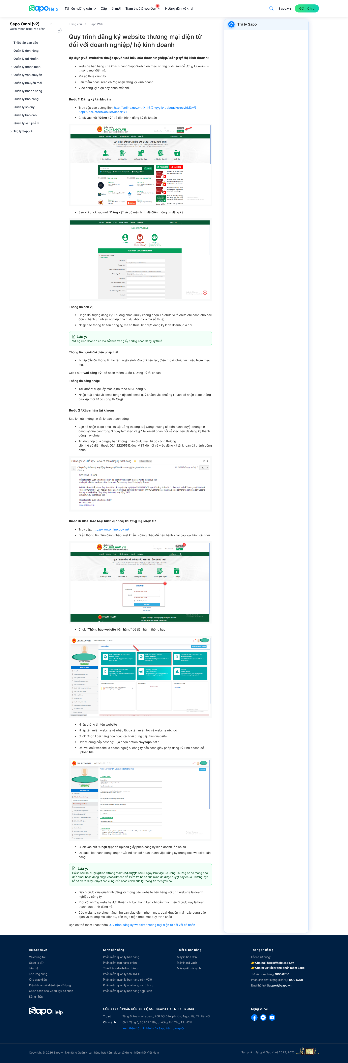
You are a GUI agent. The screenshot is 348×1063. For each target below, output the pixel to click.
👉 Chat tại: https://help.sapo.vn (272, 962)
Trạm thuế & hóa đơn (141, 8)
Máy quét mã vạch (189, 968)
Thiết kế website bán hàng (120, 968)
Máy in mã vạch (187, 962)
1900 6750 (296, 979)
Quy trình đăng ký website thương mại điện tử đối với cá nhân (152, 925)
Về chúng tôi (37, 957)
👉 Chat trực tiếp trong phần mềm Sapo (278, 967)
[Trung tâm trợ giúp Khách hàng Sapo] (43, 8)
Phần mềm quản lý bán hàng (121, 957)
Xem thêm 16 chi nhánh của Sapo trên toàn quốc (153, 1028)
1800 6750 (282, 974)
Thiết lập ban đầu (25, 42)
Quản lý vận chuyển (27, 75)
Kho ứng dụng (38, 974)
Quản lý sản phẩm (26, 123)
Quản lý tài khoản (25, 59)
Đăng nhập (36, 996)
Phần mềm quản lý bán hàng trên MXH (127, 979)
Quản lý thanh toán (26, 67)
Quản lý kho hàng (25, 99)
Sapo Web (96, 24)
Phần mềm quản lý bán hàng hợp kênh (127, 991)
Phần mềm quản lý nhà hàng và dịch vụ (128, 985)
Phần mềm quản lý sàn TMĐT (122, 974)
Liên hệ (33, 968)
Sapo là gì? (36, 962)
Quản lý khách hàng (27, 91)
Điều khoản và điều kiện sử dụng (50, 985)
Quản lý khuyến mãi (27, 83)
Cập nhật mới (111, 8)
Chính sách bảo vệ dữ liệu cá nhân (51, 991)
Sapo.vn (285, 8)
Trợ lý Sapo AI (23, 131)
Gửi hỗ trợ (307, 8)
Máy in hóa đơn (187, 957)
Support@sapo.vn (279, 985)
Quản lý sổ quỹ (24, 107)
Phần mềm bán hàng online (120, 962)
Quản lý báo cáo (25, 115)
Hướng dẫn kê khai (179, 8)
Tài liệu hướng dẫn (79, 8)
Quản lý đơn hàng (25, 51)
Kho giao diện (38, 979)
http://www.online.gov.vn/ (111, 529)
